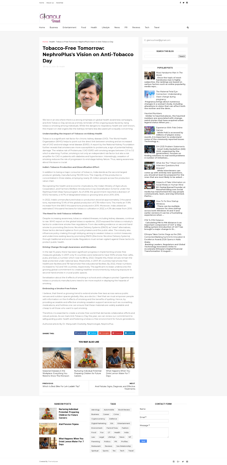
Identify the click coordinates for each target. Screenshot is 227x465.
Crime (116, 414)
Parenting (95, 441)
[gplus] (178, 462)
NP (130, 437)
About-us (50, 3)
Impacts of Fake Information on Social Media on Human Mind (170, 183)
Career (106, 414)
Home (41, 3)
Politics (107, 441)
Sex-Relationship (123, 446)
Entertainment (69, 27)
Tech (147, 27)
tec (114, 451)
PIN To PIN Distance (154, 220)
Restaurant (96, 446)
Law (93, 437)
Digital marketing (98, 423)
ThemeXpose (53, 461)
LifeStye (111, 437)
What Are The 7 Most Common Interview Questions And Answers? (170, 165)
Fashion (125, 428)
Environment (96, 428)
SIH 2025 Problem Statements (170, 146)
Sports (105, 451)
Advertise (59, 3)
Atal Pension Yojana (69, 424)
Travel (156, 27)
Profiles (124, 441)
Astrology (95, 410)
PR (126, 27)
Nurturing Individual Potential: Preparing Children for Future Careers (88, 373)
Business (54, 27)
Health (94, 27)
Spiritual (94, 451)
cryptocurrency (98, 419)
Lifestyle (106, 27)
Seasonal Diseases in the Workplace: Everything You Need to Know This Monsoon (56, 373)
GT (109, 432)
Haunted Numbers (153, 113)
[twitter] (183, 2)
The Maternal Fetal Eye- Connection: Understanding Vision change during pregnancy (168, 95)
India (126, 432)
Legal (101, 437)
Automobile (109, 410)
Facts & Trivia (112, 428)
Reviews (136, 27)
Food (83, 27)
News (117, 27)
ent (111, 423)
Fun (102, 432)
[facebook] (180, 2)
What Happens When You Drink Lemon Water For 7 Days (118, 373)
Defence (113, 419)
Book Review (124, 410)
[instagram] (187, 2)
